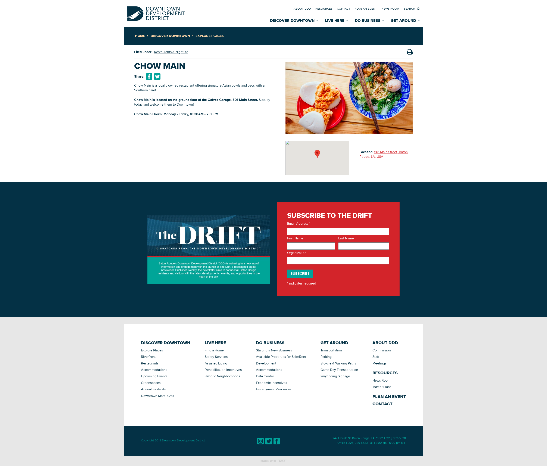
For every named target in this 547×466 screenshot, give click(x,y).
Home (140, 35)
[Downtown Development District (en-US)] (156, 12)
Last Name (346, 238)
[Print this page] (409, 52)
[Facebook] (277, 441)
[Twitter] (269, 441)
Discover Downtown (170, 35)
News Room (390, 8)
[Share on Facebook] (149, 76)
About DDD (302, 8)
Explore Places (210, 35)
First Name (295, 238)
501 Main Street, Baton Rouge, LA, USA (383, 154)
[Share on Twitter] (157, 76)
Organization (296, 253)
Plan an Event (366, 8)
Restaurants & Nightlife (171, 51)
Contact (343, 8)
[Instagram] (260, 441)
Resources (323, 8)
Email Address (298, 223)
